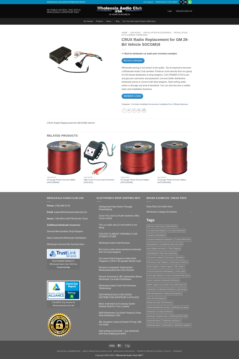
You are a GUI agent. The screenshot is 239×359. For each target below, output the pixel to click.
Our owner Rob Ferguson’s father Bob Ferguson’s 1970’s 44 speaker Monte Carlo (120, 259)
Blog (117, 21)
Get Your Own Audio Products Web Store (139, 21)
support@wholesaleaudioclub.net (70, 212)
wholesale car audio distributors (159, 312)
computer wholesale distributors (160, 240)
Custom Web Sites (182, 240)
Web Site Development (156, 298)
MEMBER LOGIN (132, 96)
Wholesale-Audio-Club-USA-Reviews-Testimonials (118, 286)
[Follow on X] (181, 2)
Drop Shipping (174, 249)
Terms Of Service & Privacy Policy (154, 351)
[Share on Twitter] (129, 110)
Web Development (154, 294)
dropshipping (152, 253)
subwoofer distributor (166, 289)
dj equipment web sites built (171, 244)
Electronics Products (179, 262)
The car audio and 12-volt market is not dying (118, 226)
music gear (180, 271)
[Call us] (190, 2)
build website (172, 226)
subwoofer (151, 289)
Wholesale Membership (69, 351)
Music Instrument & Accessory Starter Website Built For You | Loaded (117, 305)
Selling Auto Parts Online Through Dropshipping (115, 207)
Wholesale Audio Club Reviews (114, 243)
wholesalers (167, 325)
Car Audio (135, 33)
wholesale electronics (171, 321)
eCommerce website (155, 258)
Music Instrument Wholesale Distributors (66, 238)
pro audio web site (178, 285)
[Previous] (47, 166)
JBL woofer (179, 267)
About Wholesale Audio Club (97, 351)
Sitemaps (177, 351)
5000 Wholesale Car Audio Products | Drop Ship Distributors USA (120, 314)
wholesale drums (154, 321)
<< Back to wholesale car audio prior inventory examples (149, 53)
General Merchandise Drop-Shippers (65, 231)
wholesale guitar (153, 325)
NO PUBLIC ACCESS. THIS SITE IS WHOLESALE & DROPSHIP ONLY (63, 11)
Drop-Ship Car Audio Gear (159, 206)
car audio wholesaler (177, 231)
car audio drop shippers (156, 231)
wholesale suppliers (182, 325)
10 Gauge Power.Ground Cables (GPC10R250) (134, 181)
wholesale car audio (180, 307)
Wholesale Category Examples (161, 212)
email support (152, 267)
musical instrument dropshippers (160, 271)
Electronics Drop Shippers (157, 262)
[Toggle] (190, 212)
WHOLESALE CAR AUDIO (166, 2)
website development (173, 294)
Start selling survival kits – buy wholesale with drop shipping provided (119, 332)
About (108, 21)
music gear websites (155, 276)
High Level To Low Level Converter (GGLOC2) (99, 181)
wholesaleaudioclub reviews (158, 307)
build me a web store (155, 226)
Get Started (148, 2)
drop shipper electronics (156, 249)
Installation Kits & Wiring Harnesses (173, 104)
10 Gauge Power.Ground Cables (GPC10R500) (61, 181)
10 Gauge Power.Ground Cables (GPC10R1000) (171, 181)
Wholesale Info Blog (124, 351)
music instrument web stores (177, 276)
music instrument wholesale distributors (163, 280)
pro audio (165, 285)
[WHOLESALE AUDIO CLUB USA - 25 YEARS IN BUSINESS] (119, 9)
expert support (166, 267)
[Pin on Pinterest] (139, 110)
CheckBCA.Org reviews (62, 302)
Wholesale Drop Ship (178, 316)
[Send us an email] (186, 2)
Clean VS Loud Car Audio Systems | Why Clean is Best (119, 217)
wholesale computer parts (157, 316)
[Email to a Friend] (134, 110)
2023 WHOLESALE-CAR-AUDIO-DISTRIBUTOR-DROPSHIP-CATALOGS (119, 295)
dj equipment (152, 244)
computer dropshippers (156, 235)
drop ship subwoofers (168, 253)
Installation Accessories (157, 33)
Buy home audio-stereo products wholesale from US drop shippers (120, 250)
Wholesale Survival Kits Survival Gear (65, 244)
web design (181, 289)
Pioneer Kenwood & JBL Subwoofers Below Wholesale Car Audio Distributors (120, 277)
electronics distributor (174, 258)
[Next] (191, 166)
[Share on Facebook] (124, 110)
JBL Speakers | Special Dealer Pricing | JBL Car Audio (120, 323)
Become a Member (133, 60)
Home (124, 33)
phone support (153, 285)
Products (99, 21)
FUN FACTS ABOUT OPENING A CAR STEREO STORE (118, 235)
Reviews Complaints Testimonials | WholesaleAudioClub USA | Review (116, 268)
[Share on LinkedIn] (144, 110)
